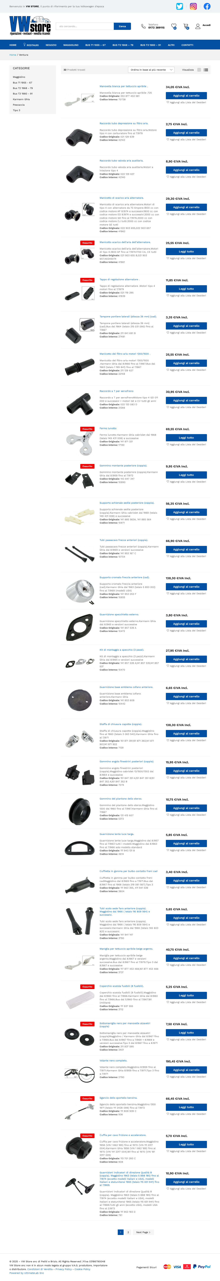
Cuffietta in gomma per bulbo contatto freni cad (128, 871)
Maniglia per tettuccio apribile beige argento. (126, 948)
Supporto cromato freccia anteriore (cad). (125, 577)
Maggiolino (19, 77)
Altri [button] (171, 45)
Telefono (153, 24)
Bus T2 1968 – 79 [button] (123, 45)
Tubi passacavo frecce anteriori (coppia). (124, 540)
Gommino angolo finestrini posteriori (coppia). (127, 761)
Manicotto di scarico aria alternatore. (122, 197)
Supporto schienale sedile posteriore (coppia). (127, 502)
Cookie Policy (82, 1269)
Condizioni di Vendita (40, 1269)
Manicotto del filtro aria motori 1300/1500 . (125, 353)
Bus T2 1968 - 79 (23, 88)
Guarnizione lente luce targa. (117, 834)
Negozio (51, 45)
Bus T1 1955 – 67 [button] (95, 45)
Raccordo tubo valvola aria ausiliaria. (121, 160)
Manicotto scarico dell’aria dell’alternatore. (125, 242)
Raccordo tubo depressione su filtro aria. (124, 123)
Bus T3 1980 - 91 (22, 93)
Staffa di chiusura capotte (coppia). (121, 724)
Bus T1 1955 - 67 (22, 82)
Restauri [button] (33, 45)
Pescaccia (19, 104)
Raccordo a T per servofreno (116, 391)
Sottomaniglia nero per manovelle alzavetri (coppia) (125, 1025)
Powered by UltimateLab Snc (26, 1273)
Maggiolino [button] (70, 45)
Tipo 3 (16, 110)
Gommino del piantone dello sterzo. (121, 798)
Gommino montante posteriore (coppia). (123, 465)
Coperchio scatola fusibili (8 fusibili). (122, 986)
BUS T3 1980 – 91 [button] (150, 45)
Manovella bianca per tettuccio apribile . (124, 86)
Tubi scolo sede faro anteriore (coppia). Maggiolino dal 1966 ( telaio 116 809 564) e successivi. (125, 911)
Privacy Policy (64, 1269)
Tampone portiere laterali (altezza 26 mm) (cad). (128, 316)
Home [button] (12, 45)
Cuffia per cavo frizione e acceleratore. (123, 1135)
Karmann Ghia (21, 99)
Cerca (122, 26)
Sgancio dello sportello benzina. (118, 1097)
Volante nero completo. (113, 1060)
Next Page (142, 1232)
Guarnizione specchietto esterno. (119, 614)
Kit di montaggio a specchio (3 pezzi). (122, 649)
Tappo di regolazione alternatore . (120, 279)
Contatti (187, 45)
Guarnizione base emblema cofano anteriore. (126, 687)
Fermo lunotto (108, 428)
